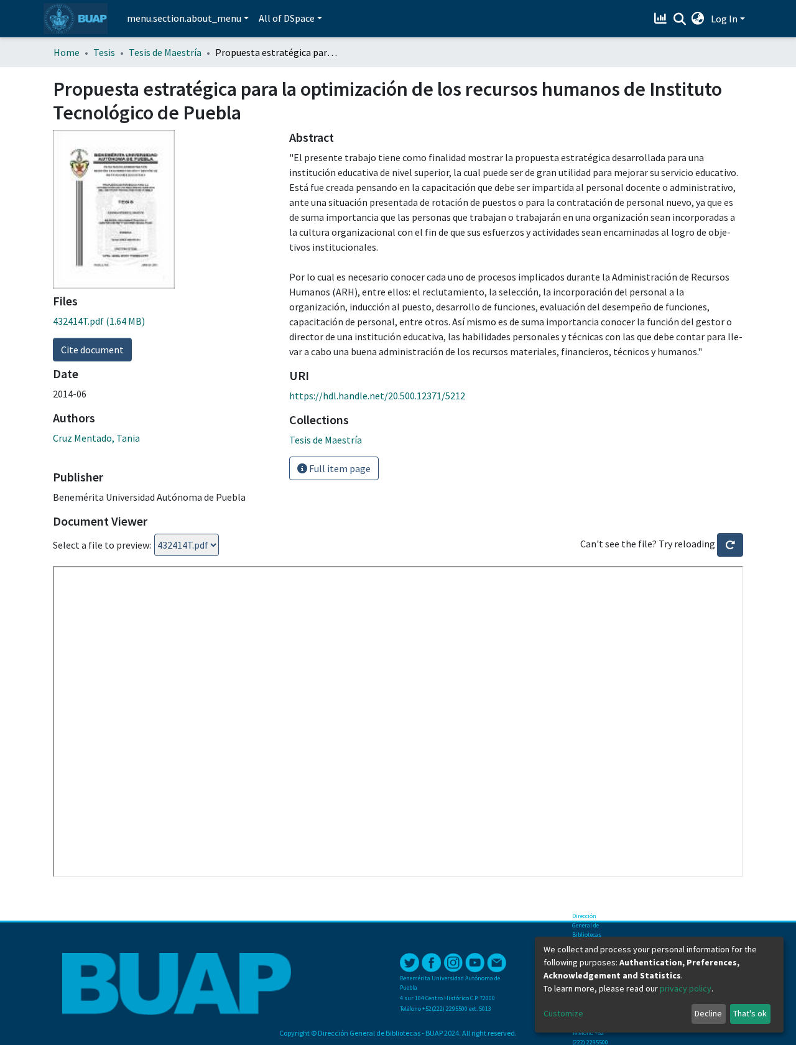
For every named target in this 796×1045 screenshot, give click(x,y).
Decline (708, 1013)
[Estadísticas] (662, 18)
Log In (724, 18)
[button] (698, 18)
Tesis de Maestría (165, 52)
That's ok (750, 1013)
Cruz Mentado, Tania (96, 438)
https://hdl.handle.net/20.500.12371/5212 (377, 395)
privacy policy (685, 988)
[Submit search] (679, 19)
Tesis (104, 52)
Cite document (92, 349)
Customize (563, 1013)
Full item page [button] (339, 468)
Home (66, 52)
